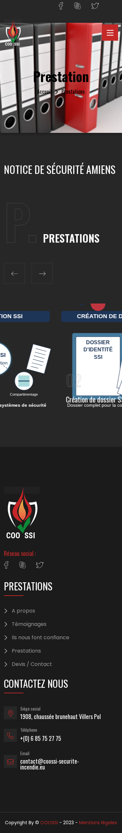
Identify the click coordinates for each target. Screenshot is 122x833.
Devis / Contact (32, 664)
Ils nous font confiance (40, 637)
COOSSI (49, 822)
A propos (23, 611)
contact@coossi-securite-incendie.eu (49, 764)
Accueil (44, 91)
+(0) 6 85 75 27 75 (40, 738)
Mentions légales (98, 822)
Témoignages (29, 624)
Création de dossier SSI (57, 399)
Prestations (26, 651)
